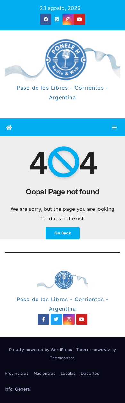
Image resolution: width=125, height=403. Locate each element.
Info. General (18, 388)
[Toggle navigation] (114, 127)
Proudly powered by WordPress (41, 349)
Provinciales (17, 373)
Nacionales (44, 373)
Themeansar (62, 357)
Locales (68, 373)
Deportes (90, 373)
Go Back (62, 233)
